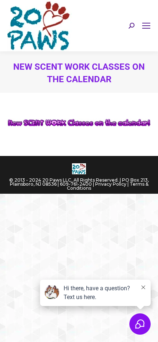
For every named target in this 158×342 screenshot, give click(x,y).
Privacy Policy (110, 184)
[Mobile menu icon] (146, 25)
